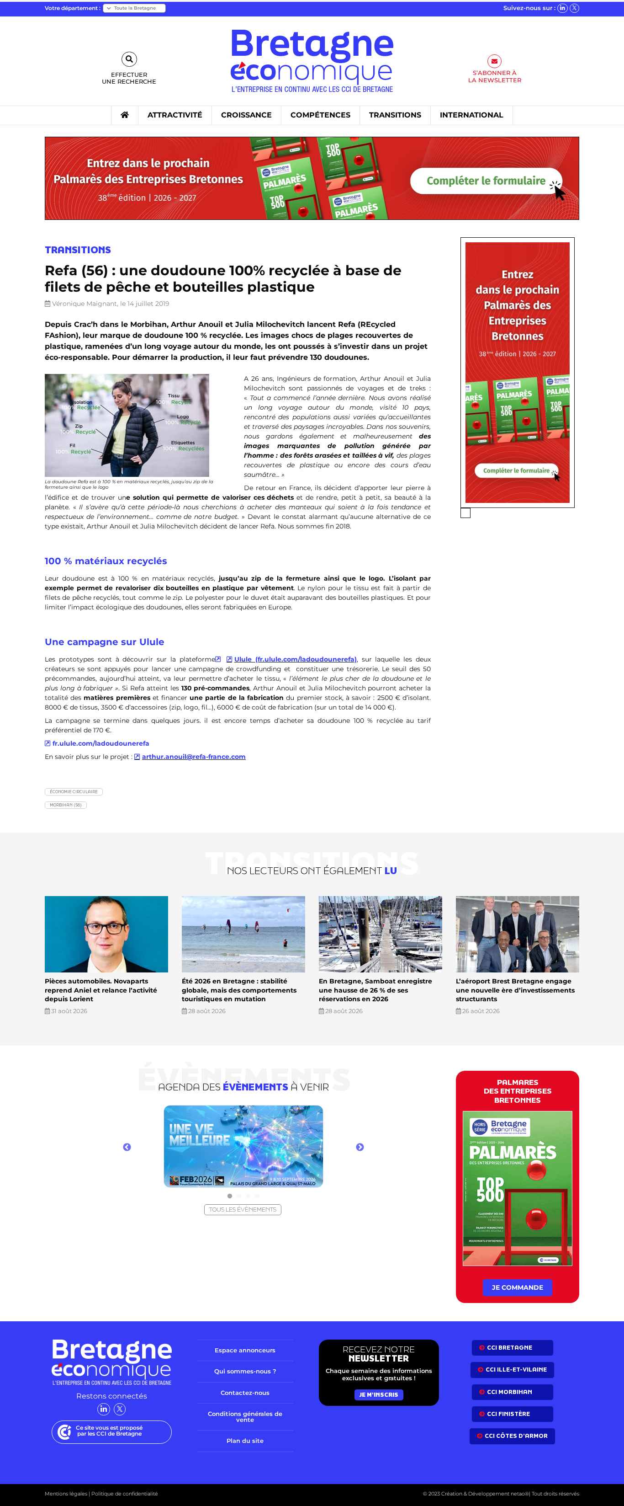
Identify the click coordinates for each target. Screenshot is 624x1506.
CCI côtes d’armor (516, 1436)
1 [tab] (229, 1196)
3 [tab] (248, 1196)
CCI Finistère (508, 1414)
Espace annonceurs (245, 1350)
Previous (127, 1147)
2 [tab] (238, 1196)
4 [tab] (257, 1196)
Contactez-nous (245, 1392)
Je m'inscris (379, 1395)
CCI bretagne (509, 1347)
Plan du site (245, 1440)
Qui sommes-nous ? (245, 1371)
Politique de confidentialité (124, 1493)
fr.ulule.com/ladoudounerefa (101, 743)
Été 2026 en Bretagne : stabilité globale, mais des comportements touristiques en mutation (239, 990)
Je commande (517, 1287)
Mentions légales (66, 1493)
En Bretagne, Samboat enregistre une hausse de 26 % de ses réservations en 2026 (375, 990)
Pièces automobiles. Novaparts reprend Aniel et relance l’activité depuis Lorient (101, 990)
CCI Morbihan (509, 1392)
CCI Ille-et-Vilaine (516, 1369)
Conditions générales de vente (245, 1416)
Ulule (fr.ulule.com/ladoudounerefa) (295, 659)
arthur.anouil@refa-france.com (194, 757)
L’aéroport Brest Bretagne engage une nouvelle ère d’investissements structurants (515, 990)
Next (360, 1147)
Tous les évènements (242, 1209)
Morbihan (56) (66, 804)
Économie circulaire (74, 791)
